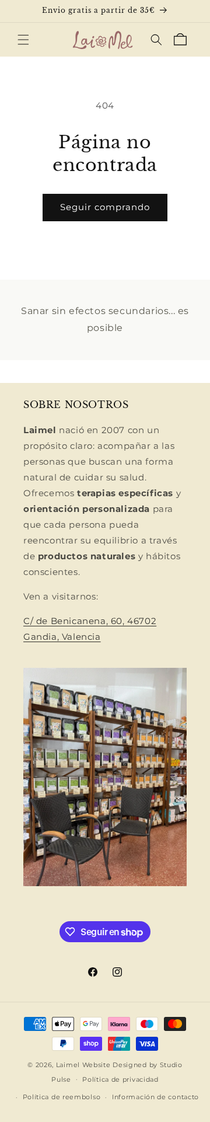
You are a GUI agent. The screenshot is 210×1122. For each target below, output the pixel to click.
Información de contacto (155, 1097)
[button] (23, 40)
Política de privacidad (120, 1079)
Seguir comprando (105, 206)
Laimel (68, 1065)
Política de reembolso (62, 1097)
